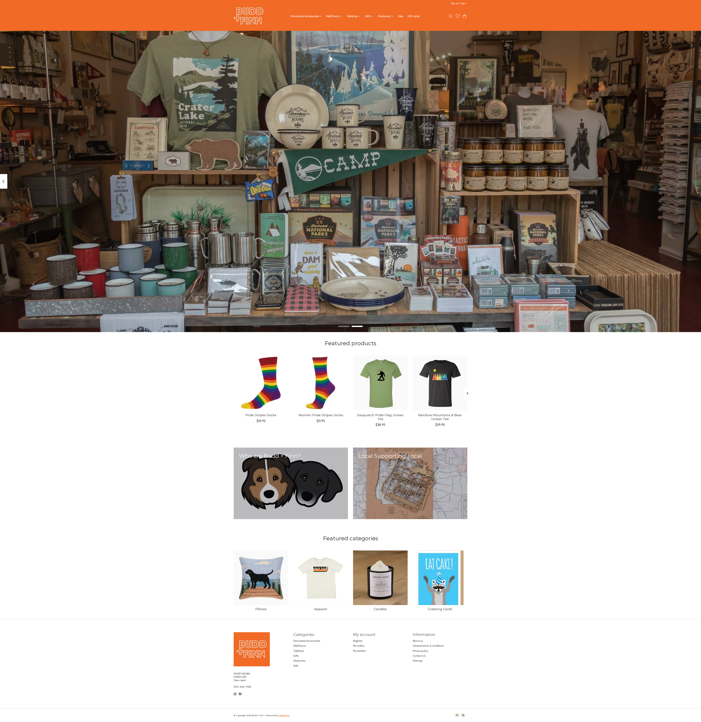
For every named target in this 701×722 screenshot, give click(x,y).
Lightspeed (283, 715)
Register (357, 640)
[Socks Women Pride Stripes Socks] (320, 382)
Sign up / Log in (458, 3)
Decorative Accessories (306, 640)
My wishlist (359, 650)
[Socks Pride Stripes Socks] (261, 382)
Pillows (261, 609)
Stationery (299, 660)
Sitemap (418, 660)
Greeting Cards (440, 609)
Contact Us (419, 655)
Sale (400, 16)
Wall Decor (299, 645)
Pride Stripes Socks (261, 415)
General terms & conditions (428, 645)
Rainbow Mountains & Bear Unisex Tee (440, 417)
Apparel (320, 609)
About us (418, 640)
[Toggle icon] (450, 16)
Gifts (296, 655)
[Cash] (457, 715)
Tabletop (298, 650)
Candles (380, 609)
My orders (358, 645)
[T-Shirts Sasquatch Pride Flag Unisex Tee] (380, 382)
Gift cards (414, 16)
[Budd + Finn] (249, 16)
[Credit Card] (463, 715)
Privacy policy (420, 650)
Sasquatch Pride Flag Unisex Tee (380, 417)
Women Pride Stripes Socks (320, 415)
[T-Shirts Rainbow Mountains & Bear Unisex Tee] (440, 382)
